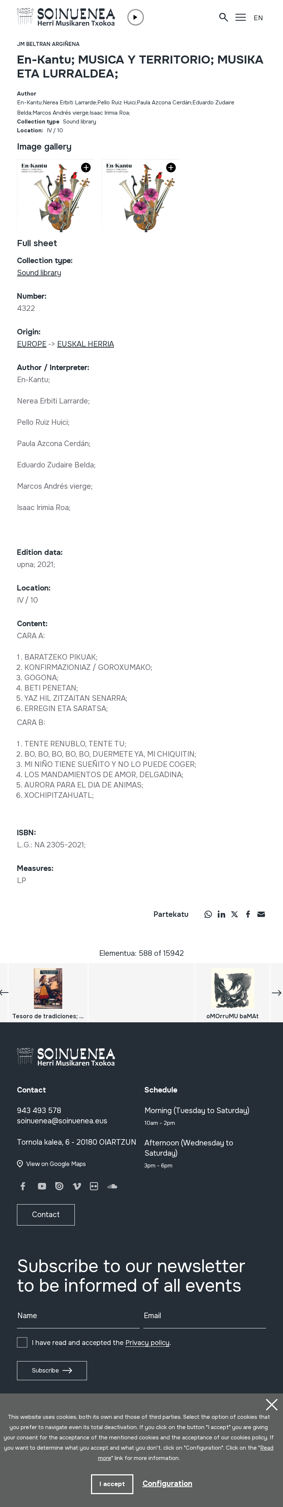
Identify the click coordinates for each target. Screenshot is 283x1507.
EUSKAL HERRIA (85, 344)
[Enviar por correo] (261, 914)
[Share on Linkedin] (221, 914)
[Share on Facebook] (248, 914)
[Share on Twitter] (235, 914)
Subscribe (45, 1370)
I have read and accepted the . (101, 1343)
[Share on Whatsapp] (208, 914)
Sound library (79, 121)
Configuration (167, 1483)
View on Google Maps (56, 1164)
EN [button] (258, 18)
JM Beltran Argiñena (48, 44)
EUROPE (31, 344)
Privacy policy (147, 1343)
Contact (46, 1214)
